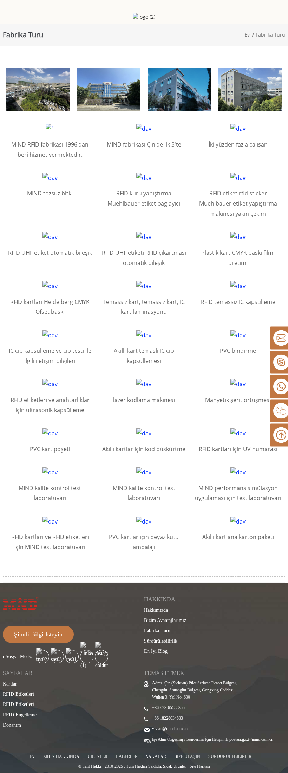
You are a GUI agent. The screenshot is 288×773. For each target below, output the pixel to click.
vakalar (156, 756)
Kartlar (10, 684)
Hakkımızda (156, 610)
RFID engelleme (20, 714)
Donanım (12, 725)
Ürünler (97, 756)
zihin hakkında (61, 756)
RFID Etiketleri (18, 694)
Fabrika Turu (270, 34)
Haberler (127, 756)
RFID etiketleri (18, 704)
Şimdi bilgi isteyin (38, 634)
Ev (247, 34)
